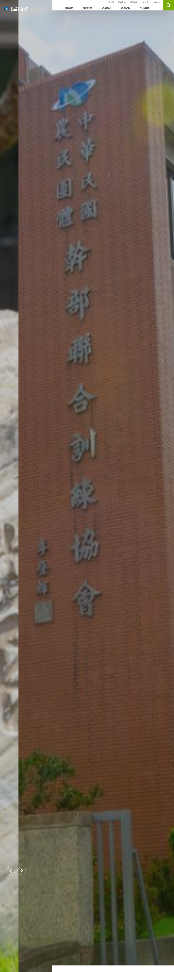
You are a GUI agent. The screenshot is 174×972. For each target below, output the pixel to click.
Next (22, 871)
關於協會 (69, 8)
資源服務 (144, 8)
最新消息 (87, 8)
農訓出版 (106, 8)
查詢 (168, 5)
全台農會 (144, 2)
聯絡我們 (122, 2)
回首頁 (111, 2)
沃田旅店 (133, 2)
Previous (11, 871)
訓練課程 (125, 8)
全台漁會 (156, 2)
